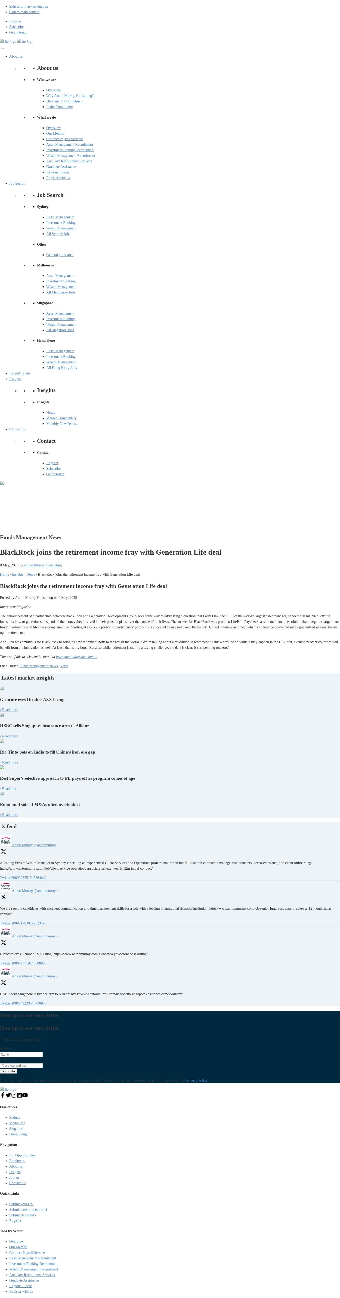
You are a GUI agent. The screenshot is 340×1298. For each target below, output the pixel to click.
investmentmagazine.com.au (76, 657)
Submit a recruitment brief (28, 1209)
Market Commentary (61, 418)
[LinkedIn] (19, 1097)
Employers (17, 1161)
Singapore (16, 1129)
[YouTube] (25, 1097)
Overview (53, 90)
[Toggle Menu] (2, 48)
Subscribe (53, 468)
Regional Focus (57, 172)
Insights (15, 379)
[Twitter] (8, 1097)
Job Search (17, 183)
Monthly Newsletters (61, 424)
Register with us (58, 178)
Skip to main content (24, 12)
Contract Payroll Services (64, 139)
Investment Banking (61, 223)
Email (5, 1060)
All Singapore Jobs (60, 330)
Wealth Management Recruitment (70, 156)
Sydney (14, 1117)
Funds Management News (38, 666)
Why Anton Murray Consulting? (70, 96)
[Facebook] (3, 1097)
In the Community (59, 107)
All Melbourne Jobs (60, 292)
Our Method (55, 133)
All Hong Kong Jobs (61, 368)
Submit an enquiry (22, 1215)
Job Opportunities (22, 1155)
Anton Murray (22, 845)
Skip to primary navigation (28, 6)
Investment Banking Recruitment (70, 150)
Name (5, 1049)
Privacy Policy (196, 1080)
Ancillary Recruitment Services (69, 161)
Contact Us (17, 429)
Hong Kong (18, 1134)
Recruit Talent (19, 373)
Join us (14, 1177)
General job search (60, 255)
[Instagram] (14, 1097)
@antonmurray (45, 845)
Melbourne (17, 1123)
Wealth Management (61, 228)
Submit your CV (21, 1204)
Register (52, 463)
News (50, 412)
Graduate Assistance (61, 167)
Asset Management (60, 217)
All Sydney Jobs (58, 234)
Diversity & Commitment (64, 101)
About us (16, 56)
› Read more (9, 710)
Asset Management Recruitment (69, 144)
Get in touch (55, 474)
